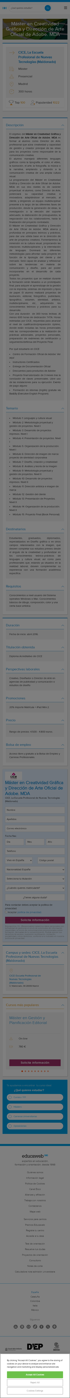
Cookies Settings (35, 1391)
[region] (35, 1376)
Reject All (35, 1382)
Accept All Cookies (35, 1375)
